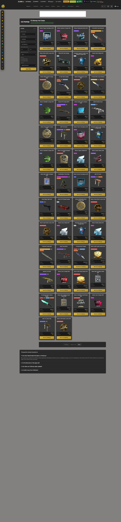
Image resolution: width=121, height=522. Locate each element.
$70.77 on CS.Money (64, 337)
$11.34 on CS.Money (47, 122)
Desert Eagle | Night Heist (47, 199)
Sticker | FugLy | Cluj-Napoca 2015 (47, 28)
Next (79, 344)
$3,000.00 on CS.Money (63, 97)
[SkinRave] (93, 2)
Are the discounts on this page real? (31, 362)
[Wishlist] (108, 6)
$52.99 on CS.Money (47, 97)
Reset (35, 28)
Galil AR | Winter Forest (98, 101)
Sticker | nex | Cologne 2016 (98, 295)
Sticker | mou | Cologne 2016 (64, 271)
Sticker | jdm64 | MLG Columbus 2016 (81, 102)
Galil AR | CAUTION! (47, 271)
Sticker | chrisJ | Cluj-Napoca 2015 (81, 126)
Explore (77, 6)
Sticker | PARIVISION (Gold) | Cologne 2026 (81, 200)
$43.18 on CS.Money (64, 218)
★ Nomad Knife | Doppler (81, 246)
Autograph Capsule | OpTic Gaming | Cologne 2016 (98, 127)
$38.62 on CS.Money (81, 218)
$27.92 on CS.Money (64, 290)
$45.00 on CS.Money (64, 266)
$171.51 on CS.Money (47, 72)
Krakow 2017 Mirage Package (64, 199)
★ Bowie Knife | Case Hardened (97, 76)
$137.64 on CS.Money (47, 241)
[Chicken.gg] (100, 2)
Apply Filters (28, 69)
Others (58, 6)
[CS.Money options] (28, 1)
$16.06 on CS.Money (98, 145)
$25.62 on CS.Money (64, 241)
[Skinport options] (43, 1)
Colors (63, 6)
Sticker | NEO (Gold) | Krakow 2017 (81, 271)
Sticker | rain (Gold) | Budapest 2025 (64, 151)
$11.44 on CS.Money (47, 169)
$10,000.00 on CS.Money (81, 266)
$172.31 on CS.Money (81, 169)
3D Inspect (71, 6)
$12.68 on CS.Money (47, 48)
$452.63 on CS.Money (64, 122)
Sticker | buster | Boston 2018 (98, 150)
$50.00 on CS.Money (98, 290)
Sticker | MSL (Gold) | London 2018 (47, 53)
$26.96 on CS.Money (81, 72)
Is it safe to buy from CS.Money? (30, 370)
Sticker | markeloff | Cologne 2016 (47, 150)
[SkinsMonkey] (66, 2)
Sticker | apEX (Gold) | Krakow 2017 (98, 246)
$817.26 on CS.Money (98, 266)
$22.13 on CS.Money (47, 337)
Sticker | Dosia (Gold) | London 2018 (98, 199)
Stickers (53, 6)
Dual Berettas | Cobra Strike (63, 174)
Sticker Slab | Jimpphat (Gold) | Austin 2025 (64, 295)
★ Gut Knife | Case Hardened (98, 28)
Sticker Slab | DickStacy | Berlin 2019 (98, 272)
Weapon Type (23, 31)
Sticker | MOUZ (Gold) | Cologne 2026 (46, 77)
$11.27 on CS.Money (98, 169)
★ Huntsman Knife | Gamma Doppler (47, 295)
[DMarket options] (36, 1)
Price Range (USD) (24, 47)
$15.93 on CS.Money (47, 218)
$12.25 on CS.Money (81, 241)
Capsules (47, 6)
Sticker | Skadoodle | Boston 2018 (81, 28)
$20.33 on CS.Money (81, 194)
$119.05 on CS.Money (47, 266)
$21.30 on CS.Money (47, 194)
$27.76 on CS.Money (64, 169)
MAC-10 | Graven (63, 126)
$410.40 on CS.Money (98, 97)
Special (22, 57)
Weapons (28, 6)
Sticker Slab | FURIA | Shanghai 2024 (47, 175)
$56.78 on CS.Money (64, 194)
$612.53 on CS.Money (81, 290)
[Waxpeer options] (51, 1)
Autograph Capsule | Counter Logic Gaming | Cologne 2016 (81, 54)
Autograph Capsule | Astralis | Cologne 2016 (81, 223)
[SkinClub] (86, 2)
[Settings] (111, 6)
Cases (41, 6)
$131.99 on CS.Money (81, 97)
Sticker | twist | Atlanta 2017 (97, 53)
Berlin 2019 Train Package (64, 53)
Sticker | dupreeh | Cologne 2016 (64, 28)
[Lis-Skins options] (58, 1)
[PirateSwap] (73, 2)
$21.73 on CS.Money (98, 72)
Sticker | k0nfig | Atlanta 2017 (98, 222)
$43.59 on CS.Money (47, 290)
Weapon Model (24, 36)
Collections (35, 6)
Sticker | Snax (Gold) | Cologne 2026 (47, 127)
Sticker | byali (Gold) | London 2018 (47, 222)
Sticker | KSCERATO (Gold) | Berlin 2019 (81, 295)
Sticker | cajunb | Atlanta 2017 (81, 150)
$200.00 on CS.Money (98, 218)
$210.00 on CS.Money (98, 241)
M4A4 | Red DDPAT (64, 246)
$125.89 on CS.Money (98, 48)
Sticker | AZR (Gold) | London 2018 (64, 318)
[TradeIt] (79, 2)
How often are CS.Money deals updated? (32, 366)
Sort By (22, 62)
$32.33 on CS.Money (81, 48)
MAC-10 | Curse (98, 174)
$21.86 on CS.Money (81, 145)
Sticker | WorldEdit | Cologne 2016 (47, 101)
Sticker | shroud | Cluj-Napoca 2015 (81, 174)
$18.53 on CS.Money (64, 72)
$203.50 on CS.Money (98, 122)
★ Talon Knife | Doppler (64, 76)
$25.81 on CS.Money (64, 145)
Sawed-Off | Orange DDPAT (63, 101)
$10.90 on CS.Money (81, 122)
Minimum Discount (24, 52)
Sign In (117, 6)
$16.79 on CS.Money (64, 48)
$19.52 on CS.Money (47, 145)
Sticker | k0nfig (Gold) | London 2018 (81, 77)
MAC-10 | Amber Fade (46, 318)
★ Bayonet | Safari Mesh (47, 246)
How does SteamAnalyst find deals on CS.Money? (34, 355)
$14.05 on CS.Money (98, 194)
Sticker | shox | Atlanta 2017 (63, 222)
